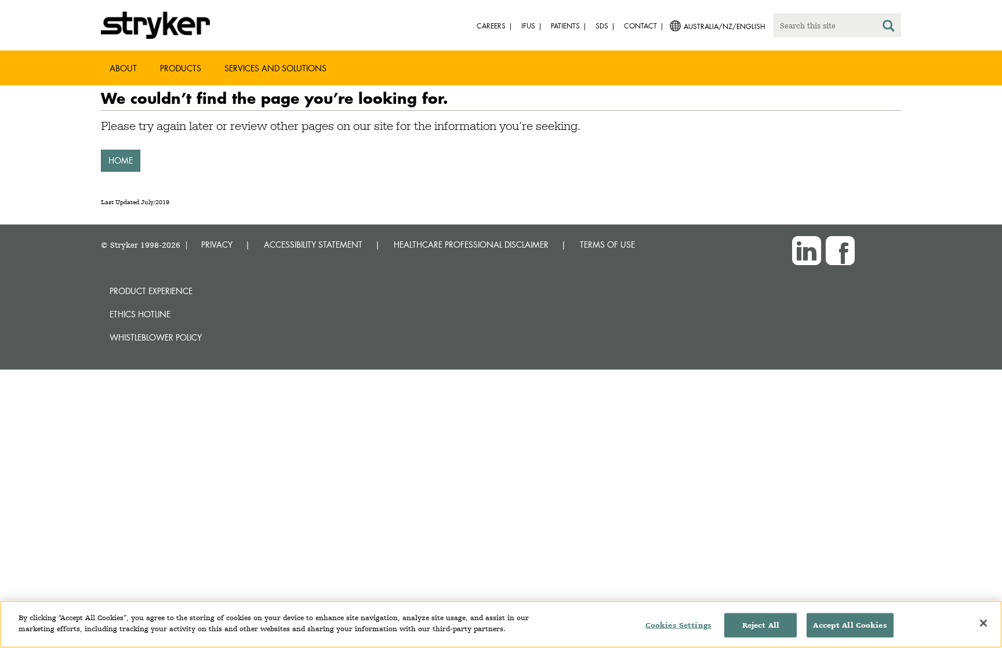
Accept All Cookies (850, 625)
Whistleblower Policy (156, 337)
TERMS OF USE (607, 244)
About (123, 68)
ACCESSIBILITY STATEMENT (313, 244)
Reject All (760, 625)
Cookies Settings (678, 625)
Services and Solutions (275, 68)
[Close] (983, 623)
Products (180, 68)
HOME (120, 160)
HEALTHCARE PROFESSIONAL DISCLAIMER (471, 244)
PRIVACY (217, 244)
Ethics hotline (140, 314)
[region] (501, 624)
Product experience (151, 290)
